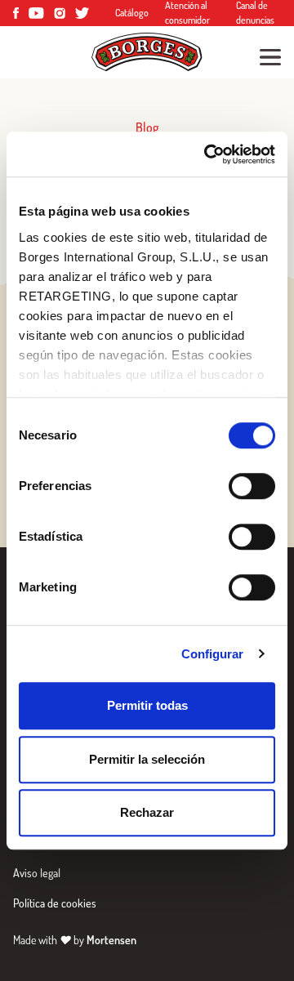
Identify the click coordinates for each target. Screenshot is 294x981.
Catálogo (132, 13)
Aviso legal (36, 873)
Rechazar (147, 812)
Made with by (74, 940)
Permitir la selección (147, 759)
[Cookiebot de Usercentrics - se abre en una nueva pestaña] (207, 154)
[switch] (252, 486)
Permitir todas (147, 705)
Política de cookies (54, 903)
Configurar (212, 654)
